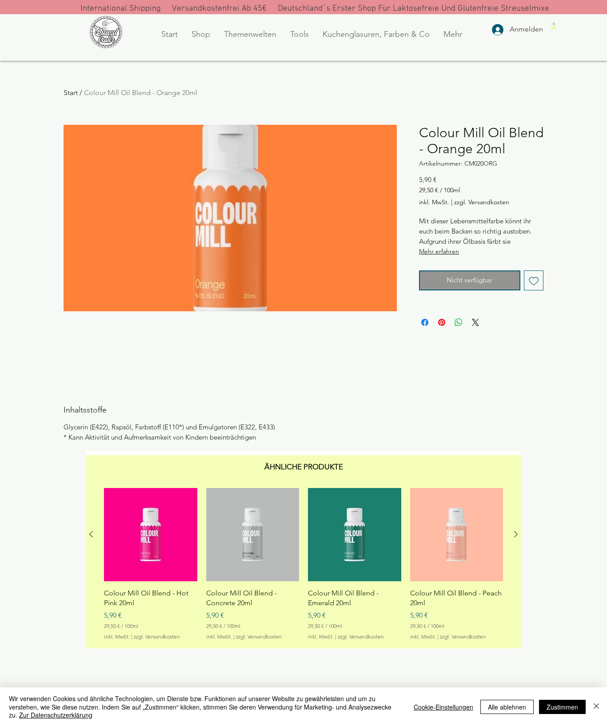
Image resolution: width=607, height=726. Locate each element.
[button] (201, 34)
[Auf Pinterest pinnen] (441, 322)
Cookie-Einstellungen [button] (443, 706)
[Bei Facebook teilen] (424, 322)
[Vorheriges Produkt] (91, 534)
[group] (303, 564)
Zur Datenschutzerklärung (55, 714)
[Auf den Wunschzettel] (534, 280)
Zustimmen (562, 706)
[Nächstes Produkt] (516, 534)
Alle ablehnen (507, 706)
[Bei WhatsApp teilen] (458, 322)
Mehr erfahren (439, 251)
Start (71, 92)
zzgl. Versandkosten (481, 202)
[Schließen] (596, 706)
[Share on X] (475, 322)
